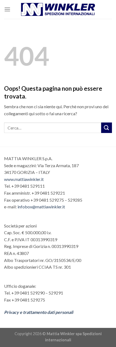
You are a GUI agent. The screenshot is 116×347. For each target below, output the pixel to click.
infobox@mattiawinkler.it (41, 206)
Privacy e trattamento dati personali (38, 312)
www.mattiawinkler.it (24, 179)
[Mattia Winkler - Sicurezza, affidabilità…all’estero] (58, 9)
